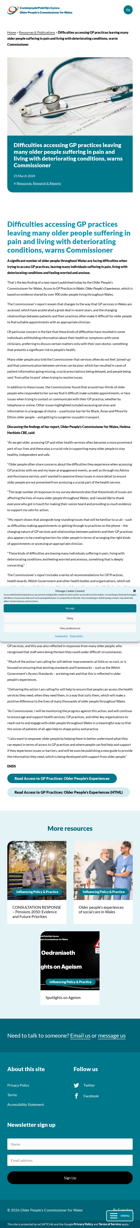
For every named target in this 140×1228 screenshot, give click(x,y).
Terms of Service (110, 1224)
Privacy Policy (76, 636)
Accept (70, 608)
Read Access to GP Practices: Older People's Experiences (62, 778)
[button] (134, 591)
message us (112, 1035)
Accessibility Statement (25, 1104)
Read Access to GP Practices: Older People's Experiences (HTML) (69, 792)
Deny (70, 618)
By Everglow (123, 1210)
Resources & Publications (37, 32)
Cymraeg (128, 9)
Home (11, 32)
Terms (12, 1095)
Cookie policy (61, 636)
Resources (24, 183)
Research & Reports (47, 183)
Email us (80, 1035)
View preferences (70, 628)
